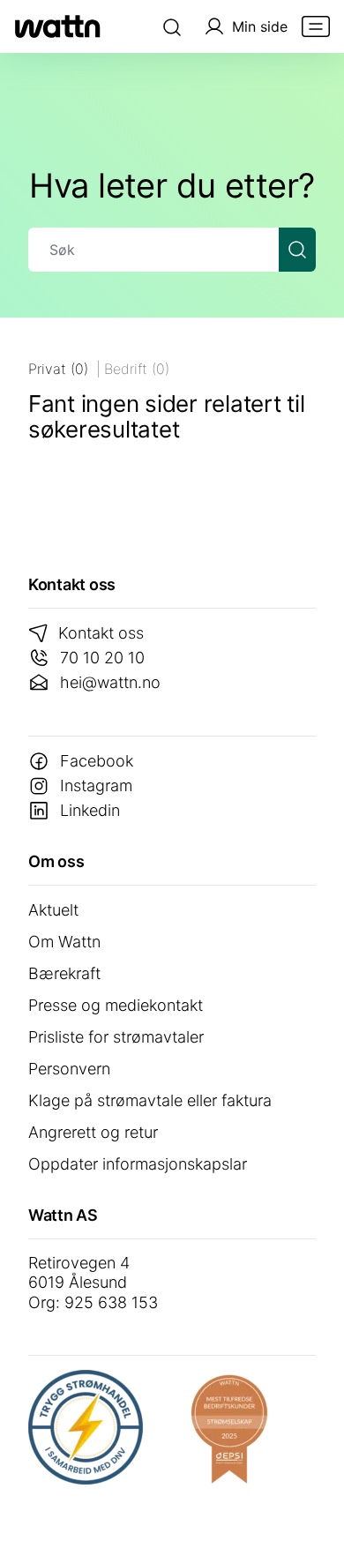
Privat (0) (58, 369)
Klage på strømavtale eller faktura (150, 1100)
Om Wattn (64, 941)
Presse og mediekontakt (115, 1005)
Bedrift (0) (136, 369)
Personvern (69, 1068)
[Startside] (57, 26)
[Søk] (172, 26)
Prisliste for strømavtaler (116, 1037)
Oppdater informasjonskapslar (137, 1164)
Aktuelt (53, 910)
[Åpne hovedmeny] (316, 26)
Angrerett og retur (93, 1132)
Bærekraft (64, 973)
